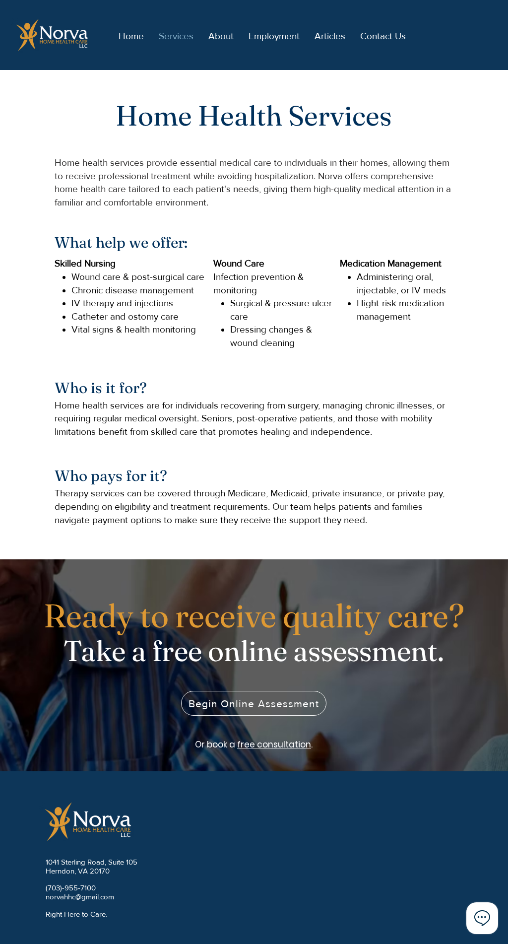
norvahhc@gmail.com (80, 896)
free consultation (274, 744)
